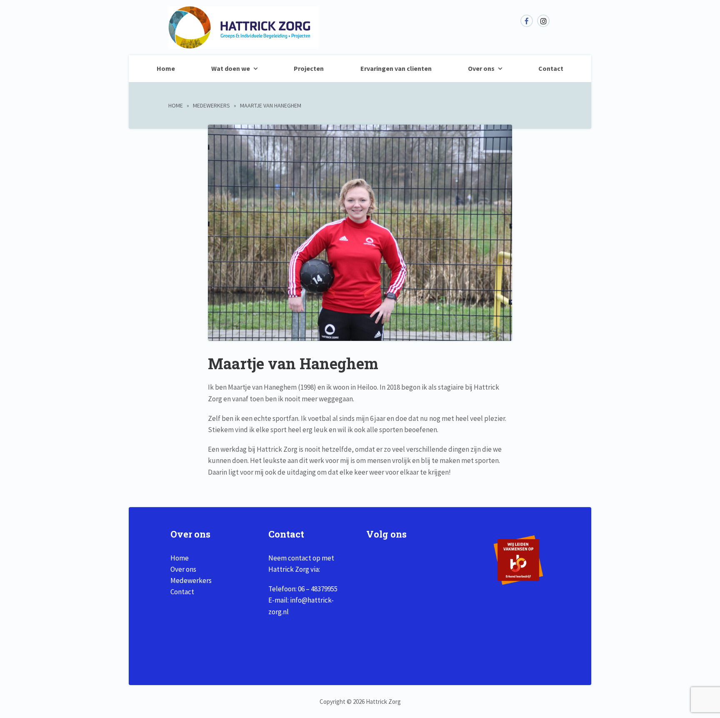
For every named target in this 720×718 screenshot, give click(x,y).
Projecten (309, 68)
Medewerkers (211, 105)
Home (166, 68)
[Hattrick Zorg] (243, 44)
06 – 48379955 (318, 588)
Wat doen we (230, 68)
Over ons (481, 68)
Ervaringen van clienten (396, 68)
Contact (550, 68)
